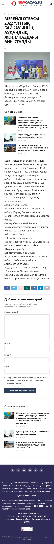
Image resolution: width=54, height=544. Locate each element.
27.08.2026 (22, 130)
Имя (7, 344)
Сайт (6, 366)
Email (7, 355)
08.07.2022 (8, 48)
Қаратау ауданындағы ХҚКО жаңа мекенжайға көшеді (31, 135)
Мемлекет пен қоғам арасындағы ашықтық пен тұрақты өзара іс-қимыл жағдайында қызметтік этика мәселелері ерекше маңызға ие (33, 122)
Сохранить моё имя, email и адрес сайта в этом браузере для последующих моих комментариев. (27, 380)
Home (6, 14)
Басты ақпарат (16, 14)
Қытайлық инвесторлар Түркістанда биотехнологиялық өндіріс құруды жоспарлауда (33, 147)
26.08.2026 (22, 153)
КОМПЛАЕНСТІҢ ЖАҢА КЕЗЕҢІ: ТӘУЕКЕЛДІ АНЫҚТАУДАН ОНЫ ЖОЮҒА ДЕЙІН (30, 444)
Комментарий (12, 312)
